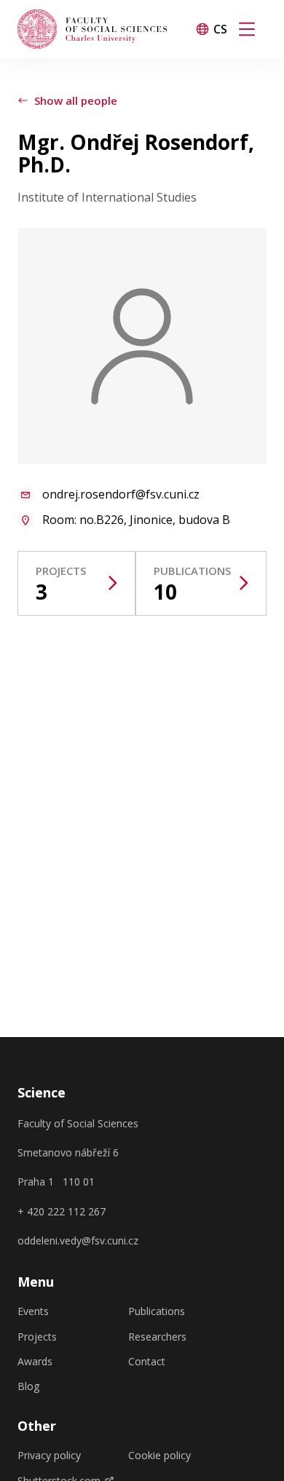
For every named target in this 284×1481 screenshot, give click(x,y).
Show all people (75, 100)
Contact (146, 1361)
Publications (156, 1311)
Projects (37, 1336)
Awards (34, 1361)
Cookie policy (159, 1455)
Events (33, 1311)
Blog (28, 1386)
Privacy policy (49, 1455)
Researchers (157, 1336)
